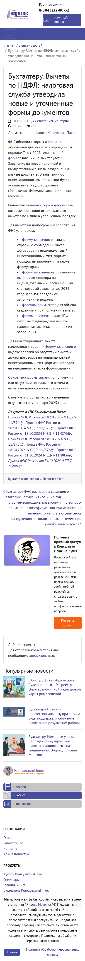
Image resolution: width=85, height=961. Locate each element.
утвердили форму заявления (50, 346)
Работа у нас (13, 843)
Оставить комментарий (52, 121)
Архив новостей (16, 854)
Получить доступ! (68, 622)
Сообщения (23, 804)
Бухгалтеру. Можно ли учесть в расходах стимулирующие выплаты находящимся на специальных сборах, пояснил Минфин (53, 745)
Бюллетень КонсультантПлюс (26, 890)
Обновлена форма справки (30, 377)
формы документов (37, 315)
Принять (12, 952)
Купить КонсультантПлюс (23, 874)
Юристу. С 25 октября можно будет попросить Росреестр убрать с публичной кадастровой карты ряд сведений (55, 687)
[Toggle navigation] (10, 34)
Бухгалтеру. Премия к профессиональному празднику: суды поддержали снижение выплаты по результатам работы (54, 716)
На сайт (20, 795)
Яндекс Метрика (39, 904)
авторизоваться (41, 655)
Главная (9, 45)
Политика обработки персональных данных (52, 952)
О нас (7, 837)
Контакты (10, 848)
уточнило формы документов (49, 205)
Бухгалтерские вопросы (24, 478)
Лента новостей (30, 45)
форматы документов (39, 304)
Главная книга (14, 885)
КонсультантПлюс (61, 132)
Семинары (11, 879)
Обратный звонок (61, 20)
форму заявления (36, 239)
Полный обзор (53, 478)
